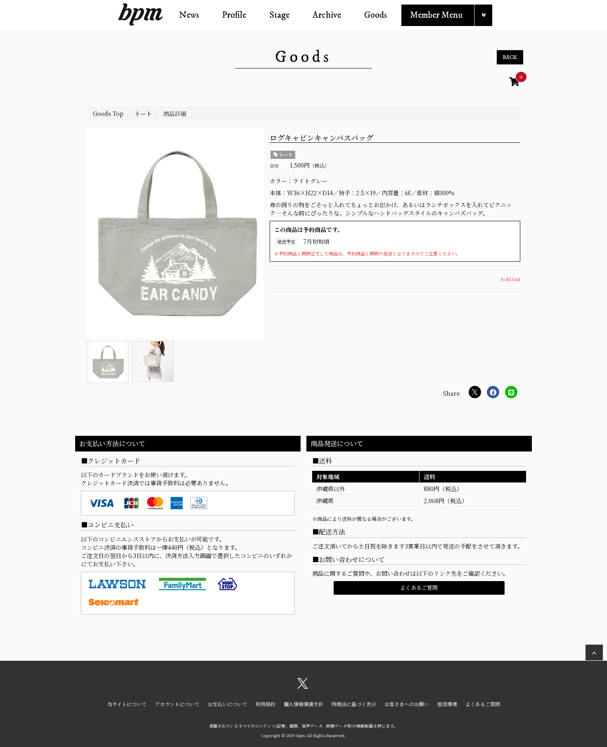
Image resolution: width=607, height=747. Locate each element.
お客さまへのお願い (406, 703)
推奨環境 (447, 703)
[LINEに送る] (511, 392)
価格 (274, 166)
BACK (510, 57)
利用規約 (265, 703)
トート (285, 154)
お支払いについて (227, 703)
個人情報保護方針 (303, 703)
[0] (514, 82)
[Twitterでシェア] (475, 392)
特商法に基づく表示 (354, 703)
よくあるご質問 (419, 587)
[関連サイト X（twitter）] (302, 686)
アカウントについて (177, 703)
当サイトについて (127, 703)
